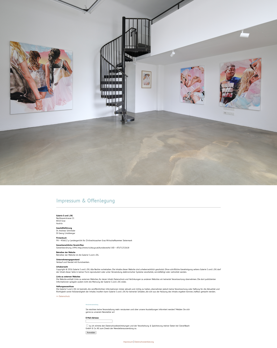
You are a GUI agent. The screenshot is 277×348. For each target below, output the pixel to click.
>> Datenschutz (63, 296)
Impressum (128, 341)
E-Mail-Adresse (92, 317)
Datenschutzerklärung (144, 341)
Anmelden (91, 333)
